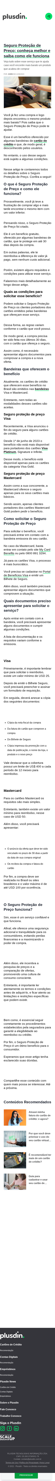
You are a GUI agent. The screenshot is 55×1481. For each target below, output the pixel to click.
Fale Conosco (8, 1409)
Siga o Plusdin (10, 1423)
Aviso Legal (45, 1463)
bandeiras (42, 389)
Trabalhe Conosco (10, 1416)
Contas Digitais (9, 1357)
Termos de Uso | (12, 1463)
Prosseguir (26, 1475)
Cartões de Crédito (11, 1344)
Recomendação (6, 1350)
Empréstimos (7, 1369)
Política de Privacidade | (29, 1463)
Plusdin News (8, 1381)
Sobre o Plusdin (9, 1402)
